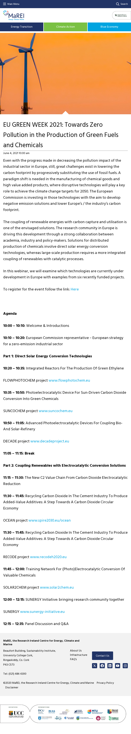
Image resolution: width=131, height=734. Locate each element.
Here (75, 289)
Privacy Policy (105, 683)
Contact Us (102, 655)
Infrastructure (78, 655)
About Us (76, 650)
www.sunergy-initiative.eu (42, 612)
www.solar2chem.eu (57, 587)
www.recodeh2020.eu (48, 557)
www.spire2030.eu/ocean (49, 520)
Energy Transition (21, 26)
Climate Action (65, 26)
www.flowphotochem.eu (69, 380)
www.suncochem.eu (56, 411)
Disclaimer (11, 687)
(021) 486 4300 (17, 673)
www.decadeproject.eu (49, 441)
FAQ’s (73, 659)
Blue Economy (109, 26)
